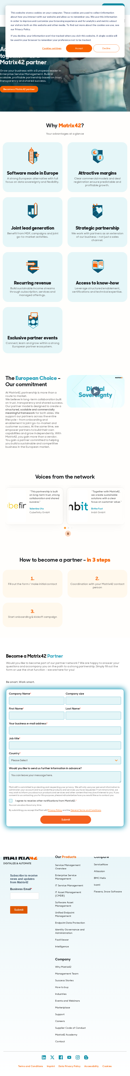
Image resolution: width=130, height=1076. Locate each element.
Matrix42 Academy (66, 1034)
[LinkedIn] (44, 1057)
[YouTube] (69, 1057)
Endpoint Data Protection (70, 922)
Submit (18, 909)
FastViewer (62, 939)
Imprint (51, 1066)
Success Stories (64, 980)
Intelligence (62, 946)
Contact (60, 1041)
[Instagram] (78, 1057)
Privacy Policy (55, 810)
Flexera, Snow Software (108, 891)
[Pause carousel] (68, 534)
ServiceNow (101, 864)
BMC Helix (100, 878)
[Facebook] (61, 1057)
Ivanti (97, 884)
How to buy (62, 987)
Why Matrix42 (63, 966)
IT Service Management (69, 885)
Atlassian (99, 871)
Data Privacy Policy (70, 1066)
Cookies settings (51, 48)
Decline (106, 48)
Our (65, 857)
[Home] (24, 859)
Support (59, 1014)
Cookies (107, 1066)
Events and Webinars (67, 1000)
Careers (60, 1021)
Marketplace (62, 1007)
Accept (79, 48)
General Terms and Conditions (86, 810)
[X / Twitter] (52, 1057)
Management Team (66, 973)
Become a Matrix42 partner (19, 89)
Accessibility (91, 1066)
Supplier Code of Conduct (70, 1027)
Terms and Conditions (30, 1066)
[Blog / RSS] (86, 1057)
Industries (61, 993)
